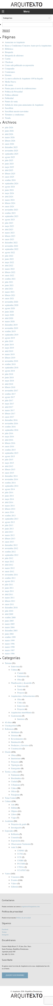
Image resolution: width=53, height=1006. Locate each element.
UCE (19, 857)
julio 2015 (9, 459)
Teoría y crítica (11, 771)
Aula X (14, 847)
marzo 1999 (10, 640)
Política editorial (11, 95)
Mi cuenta (9, 85)
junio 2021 (9, 285)
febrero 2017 (10, 413)
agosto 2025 (10, 157)
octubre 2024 (10, 180)
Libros (13, 814)
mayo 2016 (9, 436)
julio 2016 (9, 433)
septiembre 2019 (11, 334)
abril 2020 (9, 318)
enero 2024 (9, 206)
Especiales (9, 830)
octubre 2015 (10, 449)
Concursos (15, 876)
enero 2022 (9, 275)
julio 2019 (9, 341)
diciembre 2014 (11, 476)
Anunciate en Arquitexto (15, 42)
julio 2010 (9, 610)
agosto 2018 (10, 370)
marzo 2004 (10, 627)
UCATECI (21, 870)
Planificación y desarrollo (21, 683)
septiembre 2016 (11, 430)
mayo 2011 (9, 591)
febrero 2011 (10, 601)
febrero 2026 (10, 140)
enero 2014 (9, 512)
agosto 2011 (10, 581)
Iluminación (16, 742)
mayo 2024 (9, 193)
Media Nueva (10, 81)
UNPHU (21, 850)
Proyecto (20, 692)
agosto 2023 (10, 219)
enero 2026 (9, 143)
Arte (13, 804)
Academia (9, 821)
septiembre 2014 (11, 485)
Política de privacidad (23, 917)
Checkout (9, 62)
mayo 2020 (9, 314)
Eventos (14, 880)
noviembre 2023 (11, 209)
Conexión (15, 837)
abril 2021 (9, 288)
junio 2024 (9, 190)
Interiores (21, 719)
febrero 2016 (10, 443)
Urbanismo (15, 784)
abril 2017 (9, 407)
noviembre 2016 (11, 423)
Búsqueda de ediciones (14, 55)
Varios (7, 873)
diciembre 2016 (11, 420)
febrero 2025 (10, 173)
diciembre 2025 (11, 147)
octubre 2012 (10, 551)
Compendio (9, 68)
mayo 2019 (9, 347)
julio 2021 (9, 282)
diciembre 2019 (11, 324)
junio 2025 (9, 163)
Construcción (16, 748)
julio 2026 (9, 127)
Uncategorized (11, 725)
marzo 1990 (10, 647)
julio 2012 (9, 558)
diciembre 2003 (11, 630)
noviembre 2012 (11, 548)
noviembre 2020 (11, 301)
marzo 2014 (10, 505)
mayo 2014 (9, 499)
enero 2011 (9, 604)
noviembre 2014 (11, 479)
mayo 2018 (9, 380)
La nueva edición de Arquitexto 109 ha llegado (24, 78)
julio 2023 (9, 222)
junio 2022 (9, 259)
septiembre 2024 (11, 183)
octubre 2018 (10, 364)
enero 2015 (9, 472)
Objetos (14, 811)
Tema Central (10, 797)
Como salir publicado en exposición (19, 65)
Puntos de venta (11, 101)
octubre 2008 (10, 617)
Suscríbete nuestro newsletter (16, 111)
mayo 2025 (9, 167)
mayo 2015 (9, 462)
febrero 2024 (10, 203)
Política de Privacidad (14, 91)
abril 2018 (9, 384)
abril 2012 (9, 564)
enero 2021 (9, 298)
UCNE (20, 853)
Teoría (19, 689)
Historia (8, 75)
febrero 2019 (10, 357)
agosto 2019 (10, 337)
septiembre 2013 (11, 518)
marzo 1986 (10, 653)
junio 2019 (9, 344)
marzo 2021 (10, 291)
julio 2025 (9, 160)
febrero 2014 (10, 508)
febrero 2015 (10, 469)
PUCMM (21, 863)
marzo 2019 (10, 354)
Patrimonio (21, 676)
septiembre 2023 (11, 216)
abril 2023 (9, 229)
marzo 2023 (10, 232)
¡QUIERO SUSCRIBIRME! (15, 975)
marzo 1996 (10, 643)
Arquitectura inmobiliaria (21, 712)
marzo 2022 (10, 268)
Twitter (4, 932)
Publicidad (9, 98)
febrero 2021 (10, 295)
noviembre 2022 (11, 245)
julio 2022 (9, 255)
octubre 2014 (10, 482)
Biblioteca (9, 48)
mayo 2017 (9, 403)
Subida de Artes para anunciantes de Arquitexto (24, 104)
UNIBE (20, 860)
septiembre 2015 (11, 453)
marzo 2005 (10, 624)
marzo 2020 (10, 321)
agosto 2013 (10, 522)
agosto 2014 (10, 489)
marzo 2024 (10, 199)
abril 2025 (9, 170)
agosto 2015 (10, 456)
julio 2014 (9, 492)
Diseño (8, 751)
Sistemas (14, 735)
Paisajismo (15, 794)
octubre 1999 (10, 637)
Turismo (8, 663)
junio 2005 (9, 620)
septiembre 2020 (11, 305)
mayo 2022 (9, 262)
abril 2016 (9, 439)
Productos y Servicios (20, 745)
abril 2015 (9, 466)
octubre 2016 (10, 426)
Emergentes (16, 768)
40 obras (8, 722)
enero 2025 (9, 176)
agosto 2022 (10, 252)
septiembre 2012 (11, 555)
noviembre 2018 (11, 361)
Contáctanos (10, 72)
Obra (19, 679)
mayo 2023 (9, 226)
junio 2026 (9, 130)
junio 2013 (9, 528)
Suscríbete (9, 108)
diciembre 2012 (11, 545)
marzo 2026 (10, 137)
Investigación (16, 827)
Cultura (14, 669)
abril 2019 (9, 351)
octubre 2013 (10, 515)
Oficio (13, 791)
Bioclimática (16, 778)
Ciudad (20, 673)
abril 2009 (9, 614)
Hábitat (14, 807)
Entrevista (15, 666)
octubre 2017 (10, 393)
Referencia (9, 728)
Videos (14, 883)
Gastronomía (16, 715)
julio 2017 (9, 400)
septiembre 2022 (11, 249)
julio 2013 (9, 525)
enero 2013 (9, 541)
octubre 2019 (10, 331)
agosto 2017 (10, 397)
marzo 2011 (10, 597)
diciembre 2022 (11, 242)
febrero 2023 (10, 236)
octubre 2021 (10, 278)
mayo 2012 (9, 561)
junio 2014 (9, 495)
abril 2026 (9, 134)
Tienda (8, 118)
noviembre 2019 (11, 328)
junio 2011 (9, 587)
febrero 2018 (10, 387)
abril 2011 (9, 594)
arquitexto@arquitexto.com (31, 906)
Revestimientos (17, 738)
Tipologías (15, 765)
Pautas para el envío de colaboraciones (20, 88)
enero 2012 (9, 571)
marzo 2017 (10, 410)
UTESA (20, 867)
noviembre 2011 (11, 574)
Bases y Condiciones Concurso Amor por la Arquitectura (28, 45)
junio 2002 (9, 633)
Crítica (20, 702)
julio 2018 (9, 374)
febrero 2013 (10, 538)
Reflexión (15, 834)
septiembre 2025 (11, 153)
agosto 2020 (10, 308)
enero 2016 (9, 446)
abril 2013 (9, 531)
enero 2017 (9, 416)
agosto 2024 (10, 186)
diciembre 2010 (11, 607)
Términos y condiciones (14, 114)
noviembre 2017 (11, 390)
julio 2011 (9, 584)
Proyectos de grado (18, 824)
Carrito (8, 58)
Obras (13, 755)
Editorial (14, 886)
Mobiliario (15, 732)
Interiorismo (16, 758)
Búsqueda (9, 52)
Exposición (15, 840)
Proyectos (15, 761)
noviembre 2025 (11, 150)
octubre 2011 (10, 578)
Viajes (13, 817)
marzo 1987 (10, 650)
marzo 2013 (10, 535)
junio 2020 (9, 311)
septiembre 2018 (11, 367)
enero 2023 (9, 239)
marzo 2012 (10, 568)
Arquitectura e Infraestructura (23, 696)
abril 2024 (9, 196)
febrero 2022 (10, 272)
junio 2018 (9, 377)
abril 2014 (9, 502)
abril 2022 (9, 265)
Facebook (5, 929)
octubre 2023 (10, 213)
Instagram (5, 934)
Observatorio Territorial (20, 844)
